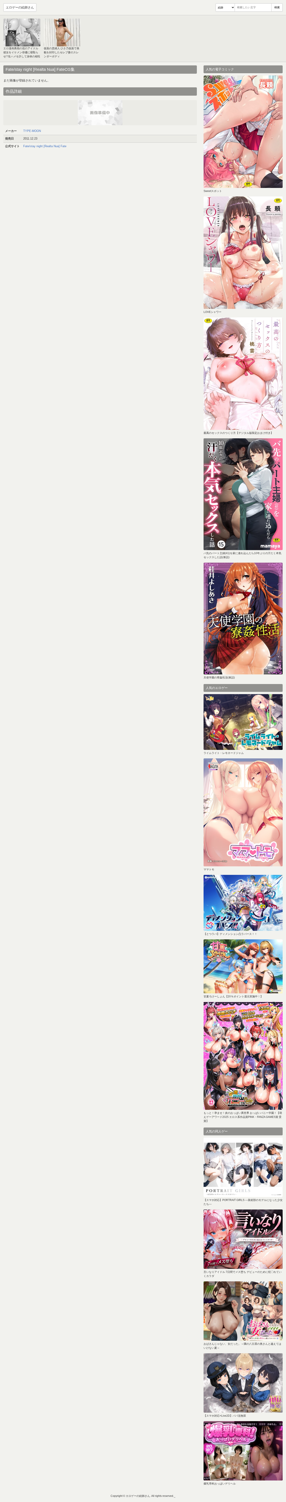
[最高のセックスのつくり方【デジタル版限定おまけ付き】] (243, 373)
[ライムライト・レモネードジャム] (243, 722)
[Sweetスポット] (243, 131)
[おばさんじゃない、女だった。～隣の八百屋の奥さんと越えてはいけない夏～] (243, 1311)
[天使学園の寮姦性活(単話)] (243, 618)
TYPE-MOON (32, 131)
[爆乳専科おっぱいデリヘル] (243, 1450)
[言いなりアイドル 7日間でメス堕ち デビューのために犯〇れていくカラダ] (243, 1239)
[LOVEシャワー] (243, 252)
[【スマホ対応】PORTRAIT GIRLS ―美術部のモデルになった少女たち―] (243, 1167)
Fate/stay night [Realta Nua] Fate (44, 146)
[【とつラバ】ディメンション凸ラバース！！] (243, 903)
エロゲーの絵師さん (20, 7)
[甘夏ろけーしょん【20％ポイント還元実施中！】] (243, 966)
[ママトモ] (243, 812)
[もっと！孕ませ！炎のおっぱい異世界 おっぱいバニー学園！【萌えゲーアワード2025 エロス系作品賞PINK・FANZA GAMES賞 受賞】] (243, 1056)
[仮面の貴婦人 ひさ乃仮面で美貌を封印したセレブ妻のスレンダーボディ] (62, 32)
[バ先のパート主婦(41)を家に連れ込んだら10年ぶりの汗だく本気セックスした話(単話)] (243, 494)
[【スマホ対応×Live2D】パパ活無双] (243, 1383)
